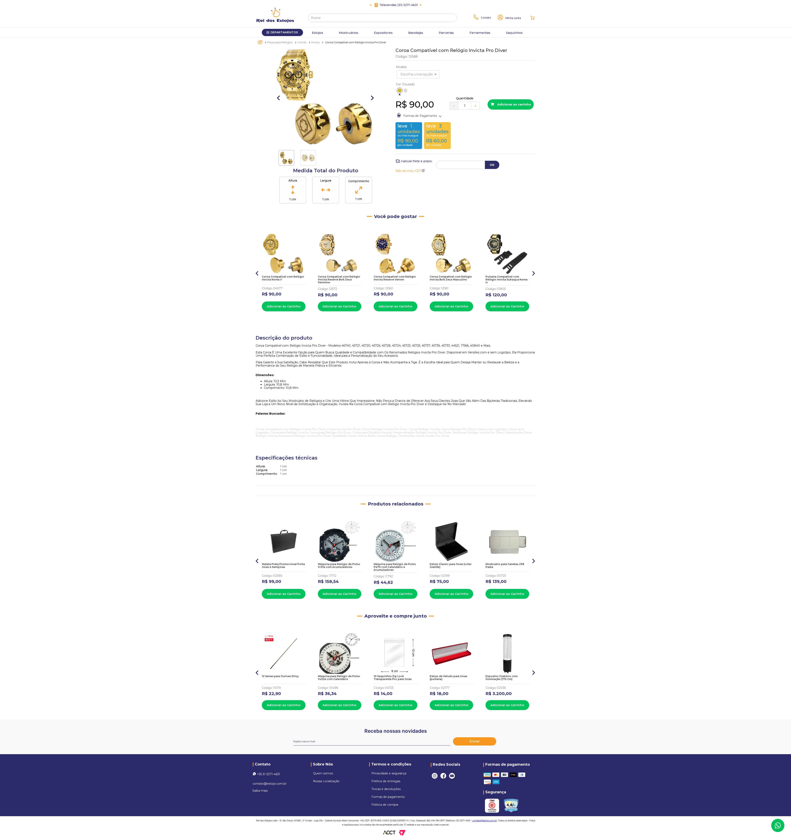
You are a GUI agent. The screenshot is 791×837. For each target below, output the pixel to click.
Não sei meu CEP (408, 171)
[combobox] (382, 18)
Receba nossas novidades (395, 731)
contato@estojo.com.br (270, 783)
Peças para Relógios (280, 42)
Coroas (301, 42)
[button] (400, 90)
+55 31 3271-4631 (268, 774)
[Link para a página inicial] (260, 42)
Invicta (315, 42)
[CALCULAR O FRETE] (492, 165)
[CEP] (414, 161)
